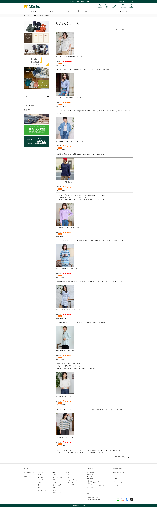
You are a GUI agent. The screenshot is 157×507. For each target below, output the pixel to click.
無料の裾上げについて (92, 472)
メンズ (53, 472)
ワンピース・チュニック (43, 480)
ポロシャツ (55, 479)
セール (25, 474)
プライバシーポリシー (92, 497)
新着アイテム (27, 476)
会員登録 (81, 1)
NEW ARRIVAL (124, 11)
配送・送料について (92, 478)
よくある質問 (123, 7)
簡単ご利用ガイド (91, 474)
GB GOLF (87, 11)
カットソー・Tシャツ (57, 477)
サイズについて (90, 480)
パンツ (54, 482)
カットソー (40, 477)
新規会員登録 (122, 1)
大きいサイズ (41, 487)
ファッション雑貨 (41, 485)
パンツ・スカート (41, 479)
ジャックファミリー (118, 484)
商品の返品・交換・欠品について (95, 482)
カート (107, 7)
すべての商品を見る (29, 472)
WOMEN (33, 11)
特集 (25, 478)
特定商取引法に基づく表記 (93, 499)
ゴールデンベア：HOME (30, 15)
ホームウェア (41, 484)
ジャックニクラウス (42, 490)
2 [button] (128, 29)
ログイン (130, 1)
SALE (105, 11)
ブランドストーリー (118, 482)
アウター (40, 474)
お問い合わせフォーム (118, 472)
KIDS (69, 11)
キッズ (67, 472)
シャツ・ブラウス (41, 482)
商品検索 (100, 7)
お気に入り (114, 7)
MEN (51, 11)
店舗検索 (131, 7)
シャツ (54, 480)
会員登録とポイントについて (94, 484)
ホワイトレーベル (41, 489)
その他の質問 (90, 488)
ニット (39, 475)
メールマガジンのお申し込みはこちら (96, 486)
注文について (90, 476)
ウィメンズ (40, 472)
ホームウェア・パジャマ (58, 484)
